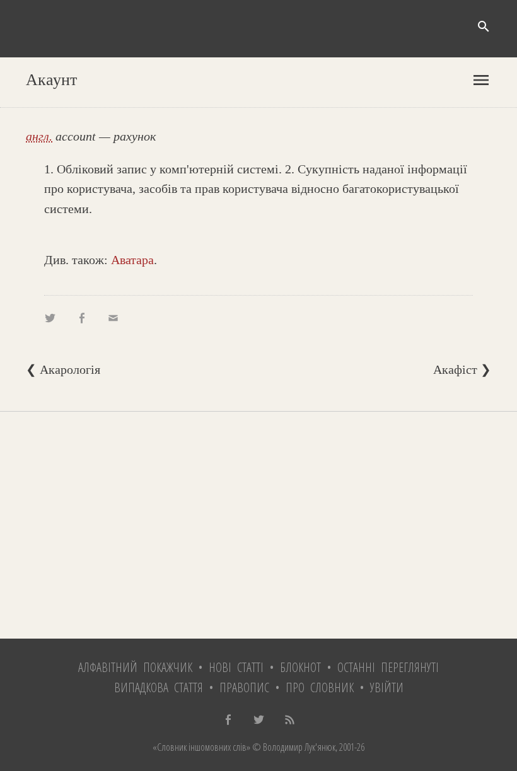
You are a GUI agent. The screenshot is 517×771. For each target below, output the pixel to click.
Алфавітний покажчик (135, 667)
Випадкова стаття (158, 687)
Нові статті (236, 667)
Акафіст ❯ (462, 369)
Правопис (244, 687)
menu (481, 80)
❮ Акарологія (63, 369)
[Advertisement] (258, 525)
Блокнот (300, 667)
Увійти (387, 687)
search (483, 26)
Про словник (320, 687)
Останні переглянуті (388, 667)
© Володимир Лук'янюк (292, 747)
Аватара (132, 260)
